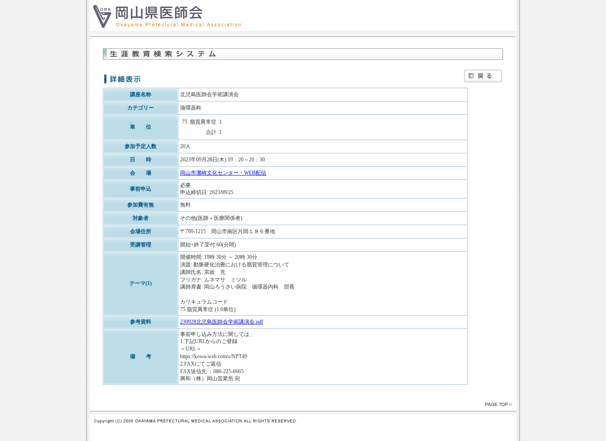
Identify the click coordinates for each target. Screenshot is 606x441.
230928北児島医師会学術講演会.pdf (221, 322)
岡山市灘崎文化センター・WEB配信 (223, 173)
